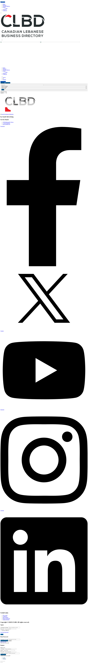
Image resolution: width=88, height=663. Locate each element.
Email (1, 650)
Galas (6, 8)
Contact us (5, 10)
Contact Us (5, 616)
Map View (2, 82)
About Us (5, 9)
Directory (4, 5)
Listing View (8, 82)
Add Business (3, 81)
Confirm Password (4, 653)
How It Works (5, 617)
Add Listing (2, 2)
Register (4, 79)
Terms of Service (6, 619)
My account (5, 615)
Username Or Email (4, 627)
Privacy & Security (6, 618)
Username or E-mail (4, 639)
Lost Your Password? (4, 632)
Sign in (4, 77)
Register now (3, 654)
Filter (3, 89)
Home (4, 4)
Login (4, 657)
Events (4, 7)
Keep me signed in (5, 630)
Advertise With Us (6, 6)
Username (2, 648)
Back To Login (3, 641)
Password (2, 628)
